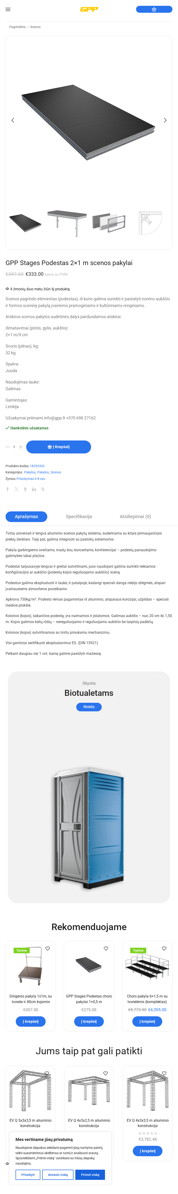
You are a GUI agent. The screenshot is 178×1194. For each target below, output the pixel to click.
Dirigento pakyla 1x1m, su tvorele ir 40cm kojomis (31, 999)
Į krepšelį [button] (30, 1021)
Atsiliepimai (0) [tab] (135, 516)
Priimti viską (90, 1175)
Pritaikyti (28, 1175)
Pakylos (29, 472)
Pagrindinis (17, 27)
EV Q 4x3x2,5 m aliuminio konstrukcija (89, 1123)
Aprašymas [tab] (26, 516)
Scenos (35, 27)
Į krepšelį (61, 446)
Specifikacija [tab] (79, 516)
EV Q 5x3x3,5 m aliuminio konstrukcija (30, 1123)
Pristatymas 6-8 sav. (31, 479)
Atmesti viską (58, 1175)
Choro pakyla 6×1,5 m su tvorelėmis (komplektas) (147, 999)
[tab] (26, 516)
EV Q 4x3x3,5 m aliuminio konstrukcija (148, 1123)
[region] (60, 1158)
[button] (13, 120)
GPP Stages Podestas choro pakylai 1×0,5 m (89, 999)
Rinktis (89, 707)
